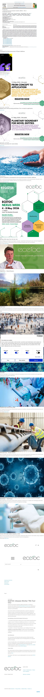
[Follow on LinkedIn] (8, 678)
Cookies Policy (24, 688)
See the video (2, 272)
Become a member (26, 674)
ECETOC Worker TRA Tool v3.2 (24, 606)
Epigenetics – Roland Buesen (7, 271)
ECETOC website (23, 646)
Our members (26, 671)
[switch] (16, 353)
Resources (6, 582)
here (12, 653)
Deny (8, 360)
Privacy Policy (17, 688)
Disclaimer (12, 688)
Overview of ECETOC (8, 580)
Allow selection (22, 360)
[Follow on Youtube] (10, 678)
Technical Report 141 (23, 644)
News (34, 670)
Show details (37, 356)
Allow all (36, 360)
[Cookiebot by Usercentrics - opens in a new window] (38, 336)
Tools (25, 670)
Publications (29, 670)
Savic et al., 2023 (32, 644)
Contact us (29, 688)
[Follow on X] (5, 678)
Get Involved (6, 584)
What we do (6, 581)
